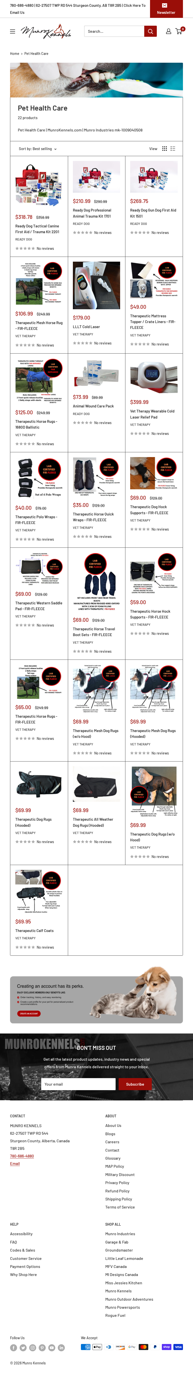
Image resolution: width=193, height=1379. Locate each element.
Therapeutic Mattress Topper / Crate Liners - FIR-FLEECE (152, 322)
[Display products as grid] (164, 148)
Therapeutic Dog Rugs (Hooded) (33, 822)
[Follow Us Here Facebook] (13, 1347)
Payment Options (25, 1266)
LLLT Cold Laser (86, 326)
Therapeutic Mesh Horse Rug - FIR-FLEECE (39, 325)
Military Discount (120, 1174)
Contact (112, 1150)
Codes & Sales (22, 1250)
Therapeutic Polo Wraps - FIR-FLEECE (36, 519)
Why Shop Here (23, 1274)
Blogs (110, 1133)
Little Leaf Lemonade (124, 1258)
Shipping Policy (118, 1198)
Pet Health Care (36, 53)
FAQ (13, 1241)
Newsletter (166, 12)
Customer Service (26, 1258)
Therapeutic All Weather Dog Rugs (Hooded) (93, 822)
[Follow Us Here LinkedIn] (61, 1347)
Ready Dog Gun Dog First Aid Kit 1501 (153, 213)
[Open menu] (12, 31)
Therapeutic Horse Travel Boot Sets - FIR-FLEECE (94, 632)
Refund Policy (117, 1190)
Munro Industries (120, 1233)
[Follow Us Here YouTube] (51, 1347)
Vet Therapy (25, 336)
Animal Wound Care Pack (93, 406)
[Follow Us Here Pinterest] (42, 1347)
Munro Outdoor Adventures (129, 1299)
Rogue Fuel (115, 1315)
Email (15, 1163)
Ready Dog (23, 239)
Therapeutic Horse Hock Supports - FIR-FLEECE (150, 614)
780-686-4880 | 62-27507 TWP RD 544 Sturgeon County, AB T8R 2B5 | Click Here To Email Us (78, 9)
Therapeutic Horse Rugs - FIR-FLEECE (36, 719)
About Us (113, 1125)
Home (14, 53)
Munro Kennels (118, 1290)
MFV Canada (116, 1266)
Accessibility (21, 1233)
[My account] (168, 31)
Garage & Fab (116, 1241)
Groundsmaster (119, 1250)
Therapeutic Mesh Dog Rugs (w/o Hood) (95, 733)
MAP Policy (114, 1166)
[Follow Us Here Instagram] (32, 1347)
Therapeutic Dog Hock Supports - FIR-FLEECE (149, 509)
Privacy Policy (117, 1182)
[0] (179, 31)
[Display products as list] (173, 148)
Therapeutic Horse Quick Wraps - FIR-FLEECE (93, 517)
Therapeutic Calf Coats (34, 930)
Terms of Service (120, 1206)
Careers (112, 1141)
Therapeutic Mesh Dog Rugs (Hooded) (153, 733)
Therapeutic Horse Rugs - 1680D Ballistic (36, 424)
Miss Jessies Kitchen (123, 1282)
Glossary (113, 1158)
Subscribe (135, 1084)
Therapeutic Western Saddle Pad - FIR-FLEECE (38, 606)
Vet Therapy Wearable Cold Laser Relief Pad (152, 414)
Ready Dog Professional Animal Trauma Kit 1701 (92, 213)
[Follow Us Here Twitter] (23, 1347)
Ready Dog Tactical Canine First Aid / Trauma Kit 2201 (37, 229)
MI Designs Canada (121, 1274)
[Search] (150, 31)
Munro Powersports (122, 1307)
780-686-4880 (22, 1155)
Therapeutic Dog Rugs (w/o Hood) (152, 837)
